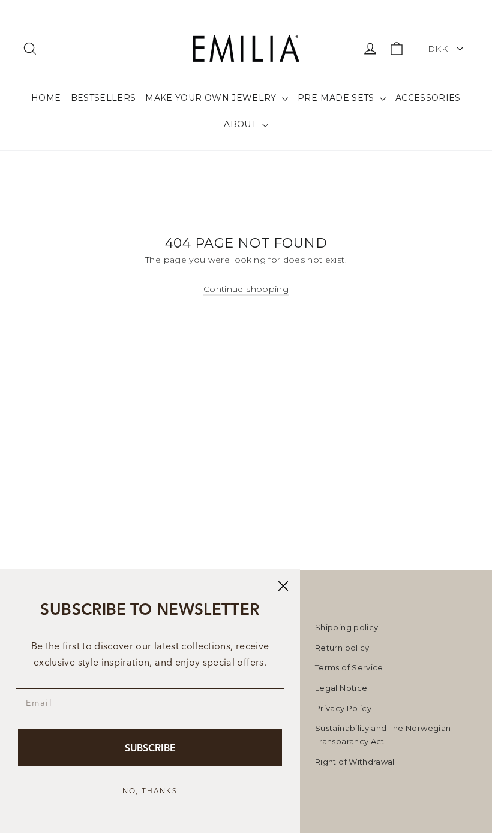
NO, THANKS (150, 790)
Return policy (342, 647)
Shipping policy (346, 627)
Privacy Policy (343, 708)
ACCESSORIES (428, 97)
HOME (46, 97)
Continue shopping (246, 289)
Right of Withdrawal (355, 761)
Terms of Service (349, 667)
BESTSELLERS (103, 97)
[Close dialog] (283, 586)
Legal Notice (341, 688)
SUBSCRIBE (150, 748)
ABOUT (241, 124)
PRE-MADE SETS (337, 97)
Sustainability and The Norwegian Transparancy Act (383, 734)
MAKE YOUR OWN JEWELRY (212, 97)
